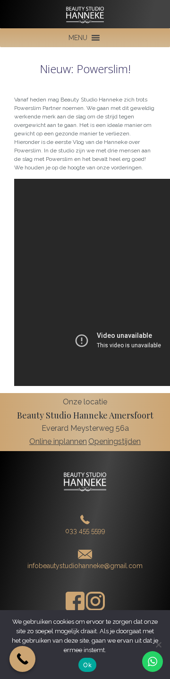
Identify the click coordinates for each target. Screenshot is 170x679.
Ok (87, 665)
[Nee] (158, 644)
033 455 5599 (85, 531)
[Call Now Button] (22, 659)
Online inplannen (58, 441)
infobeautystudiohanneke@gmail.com (85, 566)
